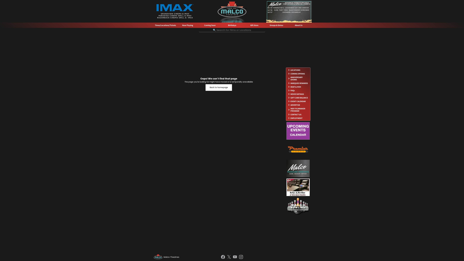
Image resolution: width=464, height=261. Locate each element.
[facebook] (223, 257)
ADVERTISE (295, 105)
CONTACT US (295, 114)
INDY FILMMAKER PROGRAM (297, 109)
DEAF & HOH (295, 87)
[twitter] (229, 257)
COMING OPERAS (297, 74)
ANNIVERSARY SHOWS (296, 78)
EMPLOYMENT (296, 118)
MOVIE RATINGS (297, 94)
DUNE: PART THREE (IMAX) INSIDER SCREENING (291, 10)
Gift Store (254, 25)
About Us (298, 25)
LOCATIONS (295, 70)
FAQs (292, 90)
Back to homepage (219, 87)
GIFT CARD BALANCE (299, 98)
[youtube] (235, 257)
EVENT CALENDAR (298, 101)
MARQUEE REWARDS (299, 83)
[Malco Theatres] (159, 257)
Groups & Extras (276, 25)
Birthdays (232, 25)
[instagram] (241, 257)
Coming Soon (210, 25)
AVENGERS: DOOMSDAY (292, 12)
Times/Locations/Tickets (165, 25)
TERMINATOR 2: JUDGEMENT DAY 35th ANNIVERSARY (291, 8)
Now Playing (187, 25)
